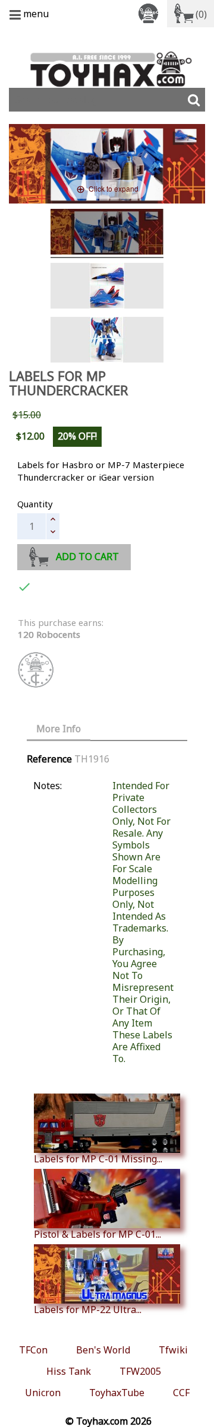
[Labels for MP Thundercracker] (107, 233)
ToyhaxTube (116, 1392)
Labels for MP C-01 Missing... (98, 1158)
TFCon (33, 1349)
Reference (49, 759)
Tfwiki (173, 1349)
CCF (181, 1392)
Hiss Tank (68, 1371)
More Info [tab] (58, 728)
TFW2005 (140, 1371)
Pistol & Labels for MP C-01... (97, 1234)
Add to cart (87, 556)
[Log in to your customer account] (150, 13)
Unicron (43, 1392)
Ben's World (103, 1349)
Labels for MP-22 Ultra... (87, 1309)
